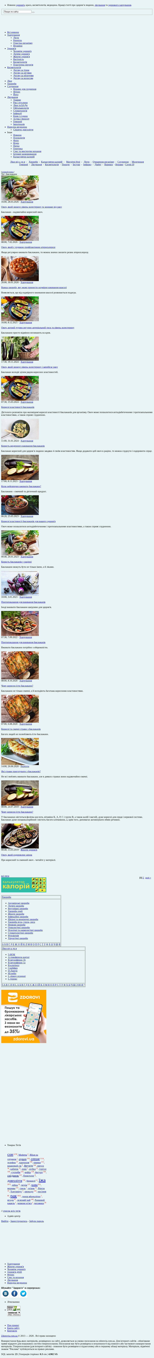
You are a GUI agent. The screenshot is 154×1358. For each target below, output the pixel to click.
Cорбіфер (13, 968)
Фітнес (16, 91)
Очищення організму (103, 162)
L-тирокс (12, 979)
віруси (40, 1165)
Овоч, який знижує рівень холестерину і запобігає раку (29, 367)
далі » (148, 877)
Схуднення (12, 86)
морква (11, 1188)
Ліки (9, 81)
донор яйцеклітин (31, 1196)
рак (13, 1195)
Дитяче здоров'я (21, 54)
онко (24, 1169)
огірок (31, 1188)
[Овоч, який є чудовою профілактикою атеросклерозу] (20, 240)
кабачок (14, 1169)
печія (24, 1185)
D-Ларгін (12, 970)
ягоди (10, 1200)
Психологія (19, 137)
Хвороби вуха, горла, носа (21, 922)
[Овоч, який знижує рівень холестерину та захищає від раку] (20, 199)
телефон (11, 1162)
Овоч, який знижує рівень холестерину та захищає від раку (31, 207)
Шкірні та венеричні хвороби (23, 919)
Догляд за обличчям (23, 75)
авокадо (29, 1191)
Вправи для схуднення (24, 89)
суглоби (15, 1172)
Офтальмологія (21, 108)
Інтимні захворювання (24, 154)
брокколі (30, 1181)
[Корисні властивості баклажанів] (20, 400)
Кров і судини (20, 116)
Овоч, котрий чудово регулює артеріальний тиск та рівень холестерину (37, 327)
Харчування (13, 35)
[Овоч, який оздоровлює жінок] (20, 847)
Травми (17, 100)
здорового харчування (119, 5)
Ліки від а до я (17, 162)
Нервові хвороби (16, 924)
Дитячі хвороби (16, 906)
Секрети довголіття (23, 129)
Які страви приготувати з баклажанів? (21, 771)
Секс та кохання (15, 1277)
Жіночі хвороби (16, 914)
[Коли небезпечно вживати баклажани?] (20, 479)
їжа (42, 1180)
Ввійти (4, 1221)
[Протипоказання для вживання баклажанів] (20, 595)
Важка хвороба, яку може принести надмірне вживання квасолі (34, 287)
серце (35, 1159)
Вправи (119, 164)
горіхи (42, 1169)
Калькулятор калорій (24, 156)
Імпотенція (19, 124)
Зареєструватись (18, 1221)
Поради (66, 164)
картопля (24, 1162)
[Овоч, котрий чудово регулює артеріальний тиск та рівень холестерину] (20, 320)
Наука (16, 146)
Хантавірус (16, 1191)
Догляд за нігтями (22, 73)
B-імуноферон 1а (16, 962)
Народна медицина (17, 127)
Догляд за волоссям (23, 78)
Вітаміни (17, 45)
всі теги (5, 876)
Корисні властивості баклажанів (17, 407)
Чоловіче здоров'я (22, 51)
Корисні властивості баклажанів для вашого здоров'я (28, 521)
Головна (4, 172)
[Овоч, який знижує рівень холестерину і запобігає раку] (20, 359)
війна (15, 1185)
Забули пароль (36, 1221)
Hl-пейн (12, 973)
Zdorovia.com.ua (9, 1336)
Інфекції (17, 113)
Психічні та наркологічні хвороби (25, 930)
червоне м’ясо (24, 1203)
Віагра (41, 1188)
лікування (100, 5)
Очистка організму (23, 43)
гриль (23, 1188)
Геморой (17, 121)
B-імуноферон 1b (17, 960)
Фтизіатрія (13, 935)
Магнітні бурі (73, 162)
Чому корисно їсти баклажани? (17, 685)
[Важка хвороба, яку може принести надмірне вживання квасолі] (20, 280)
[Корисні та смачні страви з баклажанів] (20, 722)
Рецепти (17, 40)
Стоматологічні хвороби (20, 933)
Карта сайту (13, 1328)
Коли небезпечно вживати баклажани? (21, 486)
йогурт (39, 1172)
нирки (37, 1162)
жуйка (32, 1169)
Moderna (22, 1155)
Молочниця (138, 162)
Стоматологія (20, 110)
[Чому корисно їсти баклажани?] (20, 678)
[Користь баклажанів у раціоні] (20, 554)
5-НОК (11, 954)
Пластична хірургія (23, 64)
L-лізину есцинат (17, 976)
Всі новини (13, 32)
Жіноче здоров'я (21, 56)
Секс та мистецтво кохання (27, 151)
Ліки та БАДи (20, 105)
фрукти (28, 1165)
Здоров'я (11, 48)
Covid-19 (129, 164)
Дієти (16, 37)
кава (34, 1185)
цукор (22, 1159)
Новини (17, 135)
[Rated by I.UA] (13, 1310)
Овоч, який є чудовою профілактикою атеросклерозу (28, 247)
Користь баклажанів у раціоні (16, 561)
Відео (16, 143)
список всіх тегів (11, 1211)
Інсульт (76, 164)
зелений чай (23, 1200)
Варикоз (108, 164)
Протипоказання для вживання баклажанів (23, 602)
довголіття (14, 1180)
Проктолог (28, 1175)
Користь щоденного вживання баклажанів (23, 446)
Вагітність (18, 59)
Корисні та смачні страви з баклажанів (21, 729)
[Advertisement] (23, 1094)
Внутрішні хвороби (18, 908)
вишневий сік (14, 1166)
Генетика (18, 148)
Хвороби (11, 83)
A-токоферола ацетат (18, 957)
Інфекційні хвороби (18, 916)
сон (10, 1154)
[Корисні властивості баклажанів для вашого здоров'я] (20, 514)
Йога (15, 94)
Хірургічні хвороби (18, 938)
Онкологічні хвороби (19, 927)
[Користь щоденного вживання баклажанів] (20, 438)
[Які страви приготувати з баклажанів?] (20, 764)
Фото (16, 140)
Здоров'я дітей (14, 1272)
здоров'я (20, 5)
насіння (42, 1191)
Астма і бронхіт (21, 119)
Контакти (12, 1330)
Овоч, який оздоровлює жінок (16, 855)
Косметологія (20, 62)
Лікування (12, 97)
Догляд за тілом (21, 70)
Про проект (13, 1325)
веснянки (39, 1203)
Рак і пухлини (20, 102)
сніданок (13, 1175)
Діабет (98, 164)
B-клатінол (13, 965)
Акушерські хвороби (18, 903)
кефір (28, 1172)
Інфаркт (87, 164)
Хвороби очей (15, 911)
